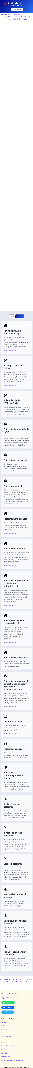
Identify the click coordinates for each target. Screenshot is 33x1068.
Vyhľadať (19, 316)
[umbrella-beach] (6, 716)
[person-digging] (6, 676)
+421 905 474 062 (12, 998)
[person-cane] (6, 889)
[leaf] (6, 767)
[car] (6, 326)
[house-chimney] (5, 4)
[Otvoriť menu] (5, 9)
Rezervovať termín (17, 9)
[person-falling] (6, 799)
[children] (6, 744)
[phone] (3, 998)
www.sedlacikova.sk (14, 1067)
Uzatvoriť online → (10, 350)
